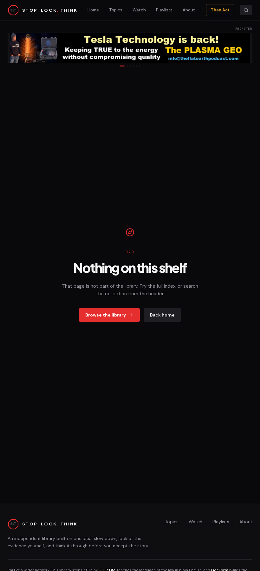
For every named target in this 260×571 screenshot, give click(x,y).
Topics (115, 10)
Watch (139, 10)
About (189, 10)
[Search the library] (246, 10)
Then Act (220, 10)
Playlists (164, 10)
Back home (162, 315)
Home (93, 10)
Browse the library (105, 315)
